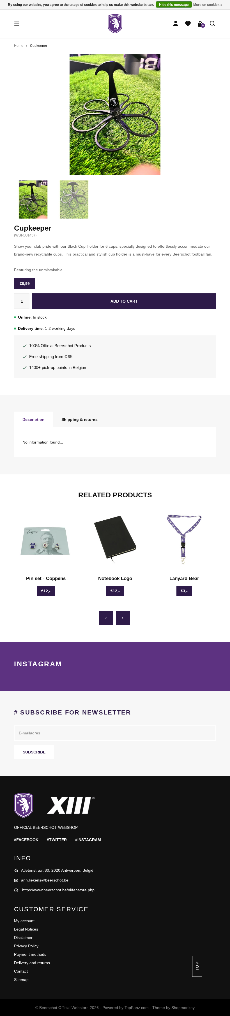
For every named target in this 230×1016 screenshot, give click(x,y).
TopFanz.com (137, 1007)
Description (33, 419)
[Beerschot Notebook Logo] (115, 539)
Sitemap (21, 979)
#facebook (26, 840)
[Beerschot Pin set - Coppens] (46, 539)
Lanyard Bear (184, 578)
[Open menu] (16, 23)
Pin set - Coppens (46, 578)
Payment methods (30, 954)
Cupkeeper (38, 46)
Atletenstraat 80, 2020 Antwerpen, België (57, 870)
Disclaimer (23, 937)
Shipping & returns (79, 419)
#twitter (57, 840)
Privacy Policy (26, 946)
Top (197, 966)
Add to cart (124, 301)
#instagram (88, 840)
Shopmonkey (183, 1007)
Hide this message (174, 5)
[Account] (175, 23)
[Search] (212, 23)
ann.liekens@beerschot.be (44, 880)
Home (18, 46)
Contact (21, 971)
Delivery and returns (32, 963)
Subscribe (34, 752)
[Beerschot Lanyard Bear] (184, 539)
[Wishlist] (188, 23)
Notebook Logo (115, 578)
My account (24, 920)
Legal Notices (26, 929)
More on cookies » (207, 5)
